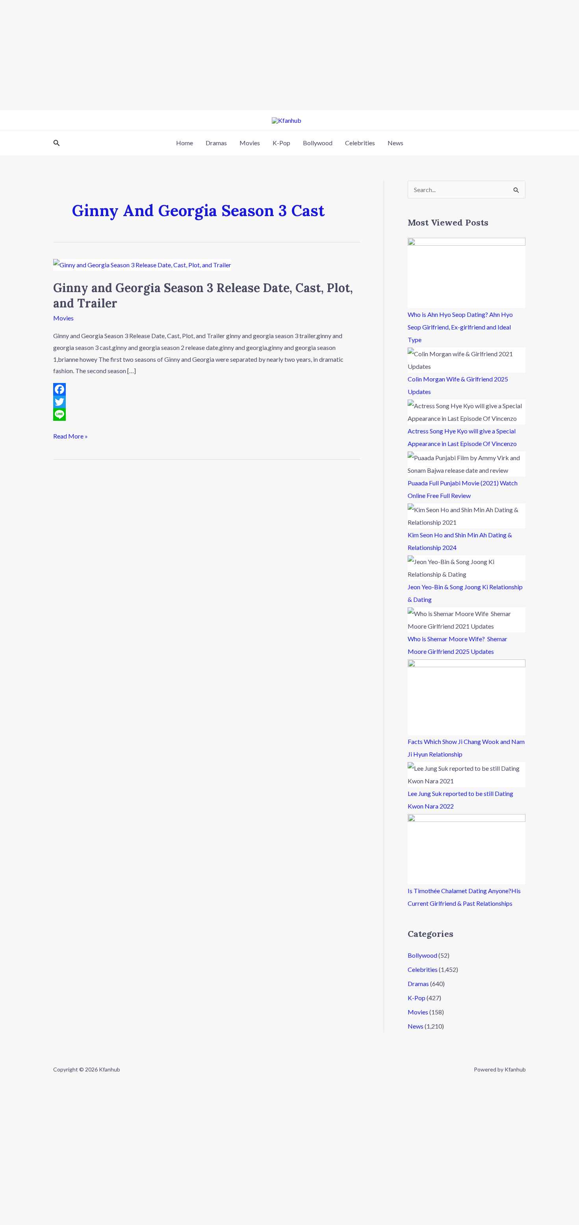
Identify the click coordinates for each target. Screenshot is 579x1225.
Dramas (216, 142)
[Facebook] (206, 389)
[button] (56, 143)
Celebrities (360, 142)
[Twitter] (206, 402)
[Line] (206, 414)
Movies (249, 142)
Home (184, 142)
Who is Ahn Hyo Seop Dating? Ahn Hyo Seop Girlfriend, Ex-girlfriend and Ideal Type (460, 327)
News (395, 142)
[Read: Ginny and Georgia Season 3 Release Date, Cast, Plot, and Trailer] (142, 264)
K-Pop (281, 142)
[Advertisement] (236, 55)
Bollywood (317, 142)
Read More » (70, 435)
